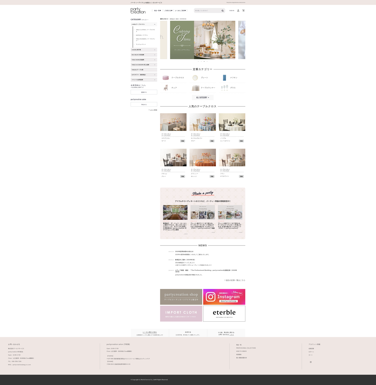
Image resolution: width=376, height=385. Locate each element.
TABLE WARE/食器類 (138, 60)
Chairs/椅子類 (136, 50)
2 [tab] (201, 61)
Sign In (231, 10)
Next (241, 40)
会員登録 (311, 348)
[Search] (222, 10)
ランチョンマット (141, 44)
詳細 (182, 141)
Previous (164, 40)
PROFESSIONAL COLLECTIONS (246, 348)
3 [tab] (204, 61)
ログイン (311, 352)
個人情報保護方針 (241, 358)
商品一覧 (239, 345)
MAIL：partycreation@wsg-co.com (19, 365)
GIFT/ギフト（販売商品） (139, 75)
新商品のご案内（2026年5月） (178, 19)
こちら (231, 334)
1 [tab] (198, 61)
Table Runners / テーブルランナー (145, 40)
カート (311, 355)
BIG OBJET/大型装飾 (138, 55)
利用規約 (239, 354)
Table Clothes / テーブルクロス (145, 30)
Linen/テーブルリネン (138, 24)
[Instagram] (311, 362)
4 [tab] (207, 61)
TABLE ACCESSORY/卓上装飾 (140, 65)
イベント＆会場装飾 (137, 80)
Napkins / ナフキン (142, 35)
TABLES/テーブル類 (137, 70)
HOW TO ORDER (241, 351)
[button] (243, 10)
